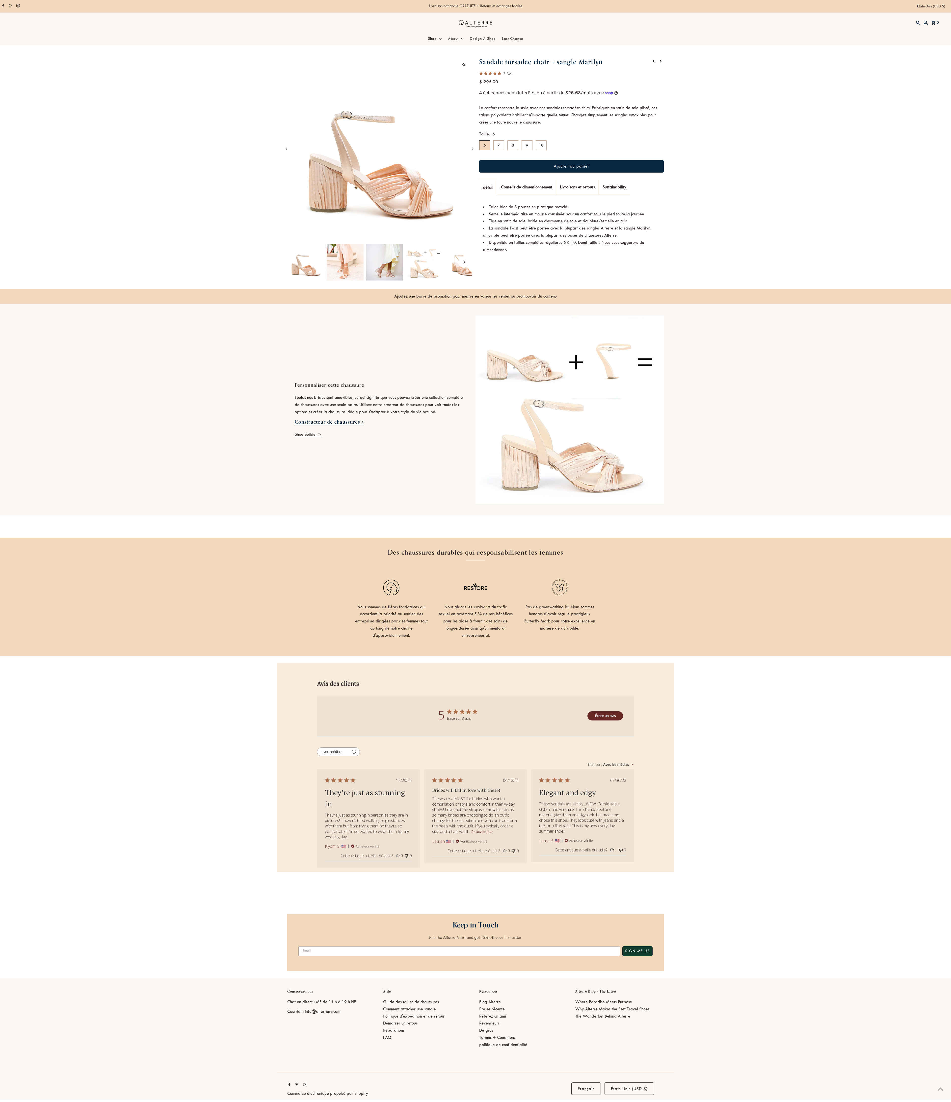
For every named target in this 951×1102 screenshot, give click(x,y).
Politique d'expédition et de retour (414, 1016)
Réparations (393, 1030)
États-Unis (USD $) (931, 6)
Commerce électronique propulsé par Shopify (327, 1093)
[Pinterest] (10, 6)
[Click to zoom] (463, 64)
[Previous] (286, 148)
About (453, 39)
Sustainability (614, 187)
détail (488, 187)
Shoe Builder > (308, 434)
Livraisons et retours (577, 187)
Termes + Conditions (497, 1037)
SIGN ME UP (637, 951)
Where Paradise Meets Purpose (603, 1002)
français (586, 1089)
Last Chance (512, 39)
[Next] (472, 148)
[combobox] (611, 764)
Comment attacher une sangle (409, 1009)
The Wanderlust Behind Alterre (602, 1016)
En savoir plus (482, 831)
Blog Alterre (490, 1002)
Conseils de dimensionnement (526, 187)
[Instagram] (17, 6)
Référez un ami (492, 1016)
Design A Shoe (483, 39)
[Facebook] (2, 6)
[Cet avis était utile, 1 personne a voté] (612, 850)
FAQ (387, 1037)
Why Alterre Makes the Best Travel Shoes (612, 1009)
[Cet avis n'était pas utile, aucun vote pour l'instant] (406, 855)
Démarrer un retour (400, 1023)
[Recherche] (918, 22)
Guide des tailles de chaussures (411, 1002)
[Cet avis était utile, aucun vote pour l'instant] (397, 855)
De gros (486, 1030)
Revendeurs (489, 1023)
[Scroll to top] (940, 1089)
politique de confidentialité (503, 1045)
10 (541, 145)
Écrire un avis (605, 715)
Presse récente (492, 1009)
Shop (432, 39)
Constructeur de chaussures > (329, 422)
